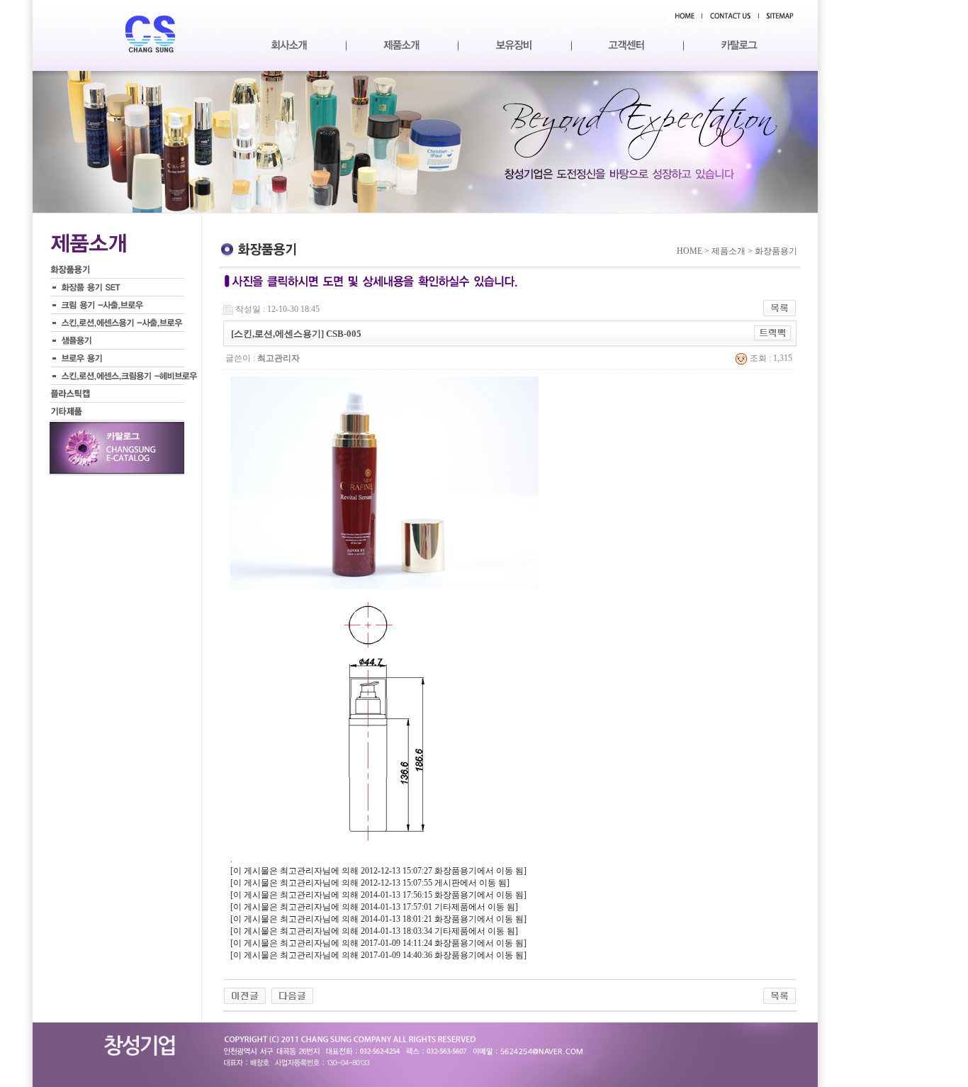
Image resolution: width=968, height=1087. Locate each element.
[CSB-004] (244, 995)
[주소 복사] (773, 333)
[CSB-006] (292, 995)
